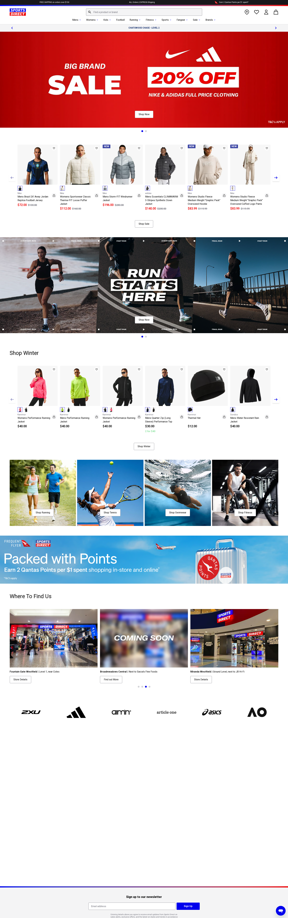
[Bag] (276, 12)
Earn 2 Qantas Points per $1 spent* (233, 2)
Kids (105, 19)
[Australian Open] (257, 712)
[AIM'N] (121, 712)
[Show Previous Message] (12, 28)
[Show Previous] (12, 177)
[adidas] (76, 712)
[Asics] (211, 712)
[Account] (266, 12)
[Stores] (247, 12)
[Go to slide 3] (146, 687)
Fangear (181, 19)
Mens (75, 19)
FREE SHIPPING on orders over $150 (54, 2)
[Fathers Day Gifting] (144, 80)
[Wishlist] (256, 12)
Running (134, 19)
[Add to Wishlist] (54, 148)
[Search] (89, 12)
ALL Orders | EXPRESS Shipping (142, 2)
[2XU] (31, 712)
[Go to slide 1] (142, 131)
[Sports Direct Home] (18, 12)
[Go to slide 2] (146, 131)
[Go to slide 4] (149, 687)
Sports (165, 19)
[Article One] (166, 712)
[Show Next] (276, 177)
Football (120, 19)
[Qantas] (144, 560)
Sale (195, 19)
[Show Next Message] (276, 28)
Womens (91, 19)
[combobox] (144, 12)
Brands (209, 19)
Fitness (150, 19)
